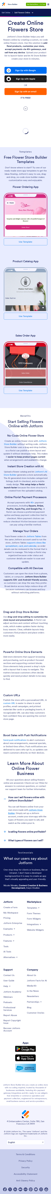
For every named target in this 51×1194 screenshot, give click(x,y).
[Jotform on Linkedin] (15, 1189)
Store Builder (13, 4)
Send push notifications (15, 740)
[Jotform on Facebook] (5, 1189)
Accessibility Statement (25, 1174)
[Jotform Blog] (25, 1189)
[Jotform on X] (10, 1189)
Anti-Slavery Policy (25, 1180)
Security (25, 1167)
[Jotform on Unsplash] (46, 1189)
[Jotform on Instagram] (41, 1189)
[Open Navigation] (48, 4)
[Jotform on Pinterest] (31, 1189)
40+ (32, 502)
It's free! (26, 98)
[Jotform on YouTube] (36, 1189)
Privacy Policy (26, 1160)
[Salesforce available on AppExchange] (25, 1068)
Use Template (25, 241)
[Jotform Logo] (3, 4)
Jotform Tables (33, 536)
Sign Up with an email (25, 91)
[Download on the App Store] (25, 1057)
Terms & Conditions (25, 1154)
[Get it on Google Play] (25, 1049)
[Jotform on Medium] (20, 1189)
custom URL (9, 703)
